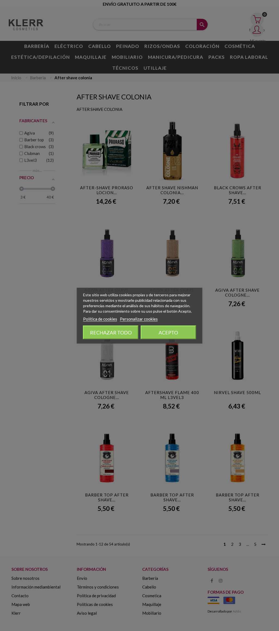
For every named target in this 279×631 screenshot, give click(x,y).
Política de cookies (100, 318)
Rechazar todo (111, 332)
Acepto (168, 332)
